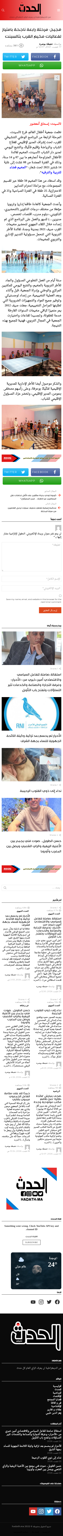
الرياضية (56, 1091)
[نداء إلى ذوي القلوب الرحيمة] (31, 764)
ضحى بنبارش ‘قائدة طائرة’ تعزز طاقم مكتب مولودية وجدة (47, 1098)
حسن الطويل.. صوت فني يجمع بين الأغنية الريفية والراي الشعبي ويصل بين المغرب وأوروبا (33, 845)
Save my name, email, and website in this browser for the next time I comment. (33, 600)
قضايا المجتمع (54, 1399)
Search (5, 888)
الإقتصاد (57, 1396)
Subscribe (31, 1242)
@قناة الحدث (32, 1236)
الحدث (58, 1389)
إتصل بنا (35, 1532)
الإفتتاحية (56, 1406)
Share (57, 77)
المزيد (36, 980)
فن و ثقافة (24, 1005)
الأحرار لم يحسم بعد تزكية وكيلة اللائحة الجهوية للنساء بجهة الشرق (33, 737)
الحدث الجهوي (54, 913)
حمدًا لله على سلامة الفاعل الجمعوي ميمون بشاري (17, 1095)
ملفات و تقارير (54, 1409)
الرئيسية (57, 1386)
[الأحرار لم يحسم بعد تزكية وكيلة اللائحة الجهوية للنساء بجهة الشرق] (31, 714)
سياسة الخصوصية (20, 1532)
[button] (16, 1279)
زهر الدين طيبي (53, 1413)
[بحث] (3, 10)
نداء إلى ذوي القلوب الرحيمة (40, 790)
